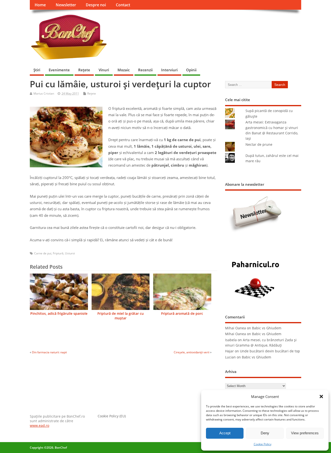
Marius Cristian (43, 93)
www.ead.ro (39, 425)
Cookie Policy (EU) (112, 416)
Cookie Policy (262, 444)
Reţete (84, 69)
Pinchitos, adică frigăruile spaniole (58, 313)
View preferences (305, 433)
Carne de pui (42, 253)
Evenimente (59, 69)
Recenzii (145, 69)
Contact (123, 5)
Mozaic (124, 69)
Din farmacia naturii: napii (49, 352)
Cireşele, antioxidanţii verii (191, 352)
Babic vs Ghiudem (266, 328)
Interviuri (169, 69)
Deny (265, 433)
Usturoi (70, 253)
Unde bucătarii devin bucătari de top (270, 351)
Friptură (58, 253)
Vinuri (104, 69)
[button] (321, 396)
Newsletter (66, 5)
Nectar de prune (258, 144)
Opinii (191, 69)
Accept (224, 433)
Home (40, 5)
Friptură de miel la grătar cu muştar (120, 315)
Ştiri (36, 69)
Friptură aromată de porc (182, 313)
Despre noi (96, 5)
